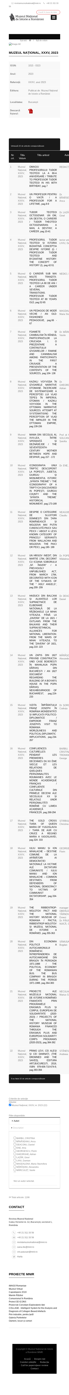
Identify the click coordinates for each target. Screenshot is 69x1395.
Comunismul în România (21, 1298)
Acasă (27, 1359)
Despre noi (39, 1359)
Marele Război (16, 1295)
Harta (19, 1256)
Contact (35, 1368)
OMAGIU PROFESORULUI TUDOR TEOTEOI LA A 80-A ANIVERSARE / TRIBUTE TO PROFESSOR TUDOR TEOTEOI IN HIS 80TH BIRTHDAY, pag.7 (43, 176)
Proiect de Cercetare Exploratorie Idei (27, 1305)
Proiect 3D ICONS (17, 1301)
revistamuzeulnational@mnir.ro (27, 3)
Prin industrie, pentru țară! (21, 1314)
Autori (16, 1121)
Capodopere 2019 (18, 1292)
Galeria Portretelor (18, 1317)
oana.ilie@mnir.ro (25, 1247)
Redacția (44, 1362)
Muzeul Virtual (16, 1289)
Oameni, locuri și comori (20, 1321)
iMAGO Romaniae (17, 1285)
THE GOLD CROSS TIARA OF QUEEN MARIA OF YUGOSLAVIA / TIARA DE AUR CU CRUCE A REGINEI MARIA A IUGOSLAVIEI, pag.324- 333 (43, 830)
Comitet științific (28, 1362)
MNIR (40, 1352)
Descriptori (18, 1128)
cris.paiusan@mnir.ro (27, 1252)
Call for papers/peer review (34, 1365)
